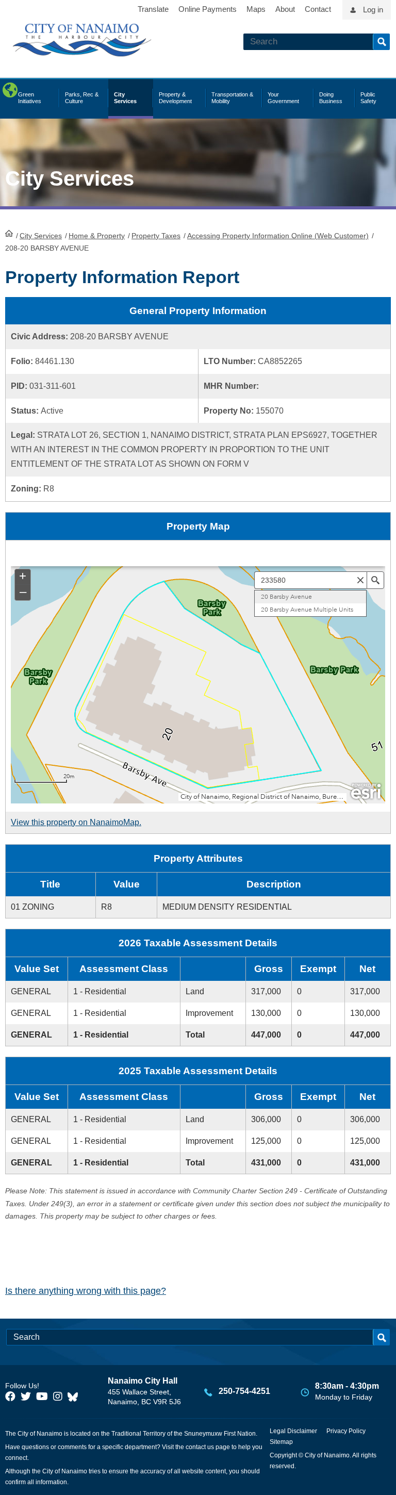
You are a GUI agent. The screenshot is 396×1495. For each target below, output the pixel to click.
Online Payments (207, 9)
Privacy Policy (346, 1431)
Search (381, 42)
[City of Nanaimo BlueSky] (75, 1396)
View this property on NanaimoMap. (76, 822)
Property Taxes (155, 236)
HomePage (9, 233)
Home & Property (97, 236)
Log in (373, 9)
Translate (153, 9)
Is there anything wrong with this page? (85, 1291)
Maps (256, 9)
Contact (318, 9)
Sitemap (281, 1441)
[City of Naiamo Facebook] (10, 1396)
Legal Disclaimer (293, 1431)
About (285, 9)
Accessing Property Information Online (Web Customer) (278, 236)
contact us (200, 1447)
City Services (41, 236)
